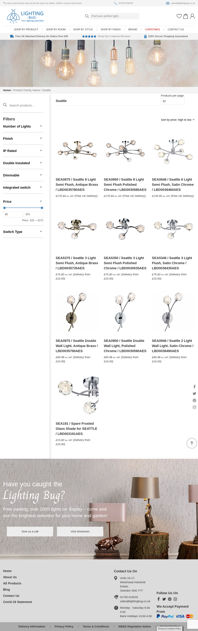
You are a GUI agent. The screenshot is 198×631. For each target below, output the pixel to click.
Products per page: (172, 95)
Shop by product (26, 29)
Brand (132, 29)
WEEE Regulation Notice (134, 626)
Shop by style (83, 29)
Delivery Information (31, 626)
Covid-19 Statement (17, 602)
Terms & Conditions (96, 626)
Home (7, 90)
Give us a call (30, 531)
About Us (10, 577)
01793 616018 (126, 3)
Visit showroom (80, 531)
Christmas (152, 29)
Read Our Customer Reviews (114, 36)
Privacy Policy (64, 626)
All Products (12, 583)
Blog (6, 589)
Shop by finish (111, 29)
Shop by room (55, 29)
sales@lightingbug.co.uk (183, 3)
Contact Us (176, 29)
